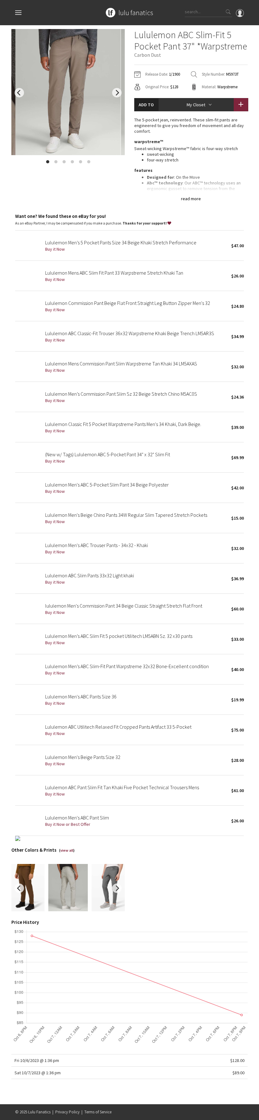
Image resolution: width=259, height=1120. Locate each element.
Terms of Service (97, 1112)
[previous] (19, 92)
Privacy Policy (67, 1112)
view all (66, 850)
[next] (117, 92)
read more (191, 198)
